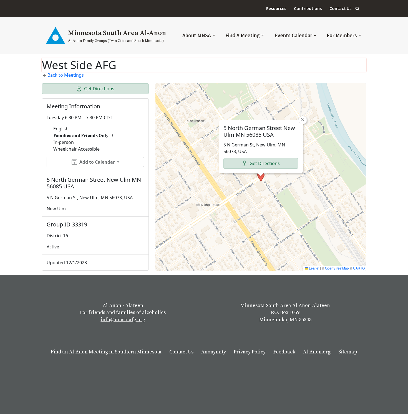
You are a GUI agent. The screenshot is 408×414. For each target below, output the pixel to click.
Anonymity (213, 352)
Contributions (308, 8)
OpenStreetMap (337, 268)
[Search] (357, 8)
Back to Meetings (65, 75)
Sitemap (347, 352)
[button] (213, 35)
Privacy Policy (250, 352)
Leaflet (313, 268)
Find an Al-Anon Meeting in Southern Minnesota (106, 352)
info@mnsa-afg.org (123, 319)
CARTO (359, 268)
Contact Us (340, 8)
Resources (276, 8)
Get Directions (99, 89)
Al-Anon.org (317, 352)
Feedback (284, 352)
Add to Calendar (97, 162)
